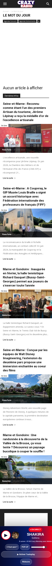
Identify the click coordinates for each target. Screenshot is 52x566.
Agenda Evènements (27, 21)
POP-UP (25, 547)
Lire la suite (8, 178)
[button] (48, 4)
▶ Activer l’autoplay (26, 554)
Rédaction (6, 315)
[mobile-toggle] (5, 4)
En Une (4, 125)
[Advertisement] (26, 53)
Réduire (26, 561)
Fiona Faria (6, 150)
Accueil (6, 11)
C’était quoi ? (12, 547)
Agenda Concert (10, 21)
